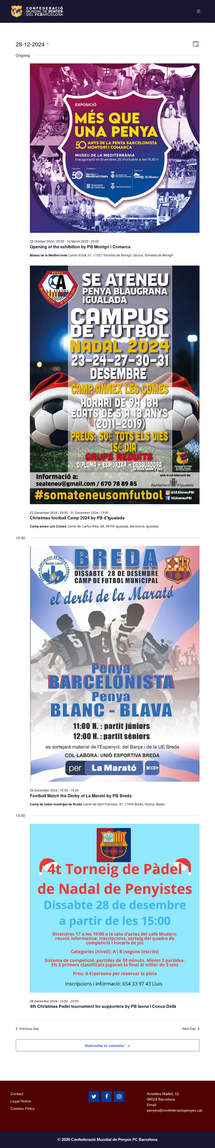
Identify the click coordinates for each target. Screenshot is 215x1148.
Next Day (189, 1028)
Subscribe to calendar (104, 1045)
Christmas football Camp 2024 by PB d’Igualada (77, 518)
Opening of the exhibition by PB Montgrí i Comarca (80, 247)
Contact (16, 1094)
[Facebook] (106, 1096)
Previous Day (29, 1028)
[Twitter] (94, 1096)
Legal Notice (20, 1101)
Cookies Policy (22, 1108)
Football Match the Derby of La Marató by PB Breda (81, 796)
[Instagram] (119, 1096)
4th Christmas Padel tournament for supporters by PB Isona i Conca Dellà (103, 1006)
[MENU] (199, 11)
